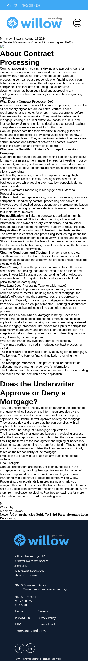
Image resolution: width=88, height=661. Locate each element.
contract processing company (43, 477)
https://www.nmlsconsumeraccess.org (41, 589)
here (7, 459)
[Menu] (77, 23)
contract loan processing (38, 234)
